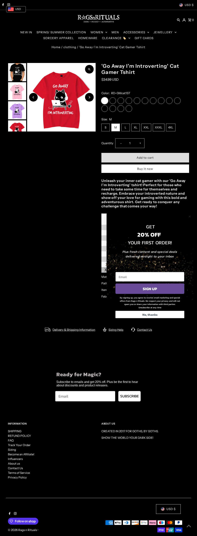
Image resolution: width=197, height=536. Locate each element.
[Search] (178, 20)
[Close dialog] (190, 217)
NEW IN (26, 32)
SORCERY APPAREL (58, 38)
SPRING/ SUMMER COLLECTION (61, 32)
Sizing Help (116, 330)
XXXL (158, 127)
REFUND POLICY (19, 436)
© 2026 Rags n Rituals (23, 530)
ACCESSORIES (134, 32)
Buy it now (145, 169)
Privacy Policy (17, 477)
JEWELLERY (163, 32)
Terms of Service (19, 473)
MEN (115, 32)
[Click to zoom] (89, 69)
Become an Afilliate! (21, 454)
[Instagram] (15, 514)
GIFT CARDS (144, 38)
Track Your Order (19, 445)
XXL (146, 127)
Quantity (107, 143)
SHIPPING (14, 431)
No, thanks (150, 314)
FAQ (11, 440)
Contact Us (144, 330)
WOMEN (96, 32)
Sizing (12, 449)
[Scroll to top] (188, 526)
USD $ (189, 5)
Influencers (15, 459)
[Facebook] (9, 514)
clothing (69, 47)
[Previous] (33, 97)
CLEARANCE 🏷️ (114, 38)
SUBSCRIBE (129, 396)
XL (135, 127)
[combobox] (16, 9)
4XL (170, 127)
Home (56, 47)
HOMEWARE (88, 38)
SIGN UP (150, 289)
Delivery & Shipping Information (74, 330)
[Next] (89, 97)
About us (14, 463)
